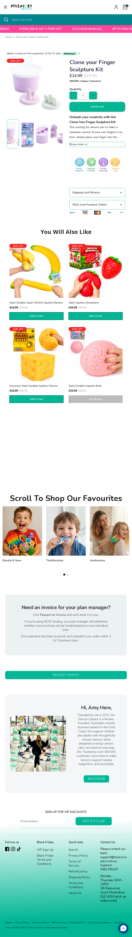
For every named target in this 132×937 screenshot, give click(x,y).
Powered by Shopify (57, 927)
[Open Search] (6, 20)
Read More (96, 779)
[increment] (93, 95)
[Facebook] (7, 849)
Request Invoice (66, 675)
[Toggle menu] (5, 7)
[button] (123, 928)
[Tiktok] (19, 849)
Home (8, 37)
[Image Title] (22, 531)
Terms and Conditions (76, 885)
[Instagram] (13, 849)
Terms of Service (75, 863)
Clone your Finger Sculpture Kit (32, 37)
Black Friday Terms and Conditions (45, 860)
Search (73, 850)
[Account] (116, 6)
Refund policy (78, 871)
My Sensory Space (35, 927)
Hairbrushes (97, 560)
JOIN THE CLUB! (93, 821)
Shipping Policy (79, 877)
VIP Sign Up (45, 850)
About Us (75, 893)
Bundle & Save (12, 560)
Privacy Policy (78, 856)
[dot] (64, 575)
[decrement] (73, 95)
